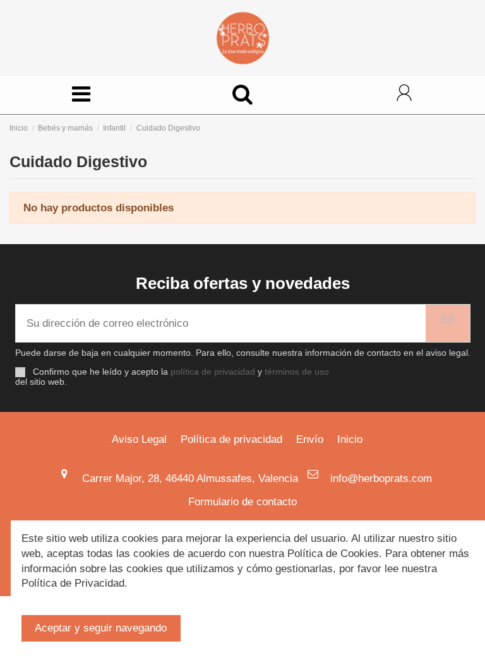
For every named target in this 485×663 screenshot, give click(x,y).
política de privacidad (213, 372)
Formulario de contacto (242, 502)
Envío (309, 439)
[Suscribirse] (448, 324)
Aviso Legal (139, 439)
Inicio (349, 439)
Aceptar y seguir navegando (101, 628)
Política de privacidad (231, 439)
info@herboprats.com (381, 478)
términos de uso (297, 372)
